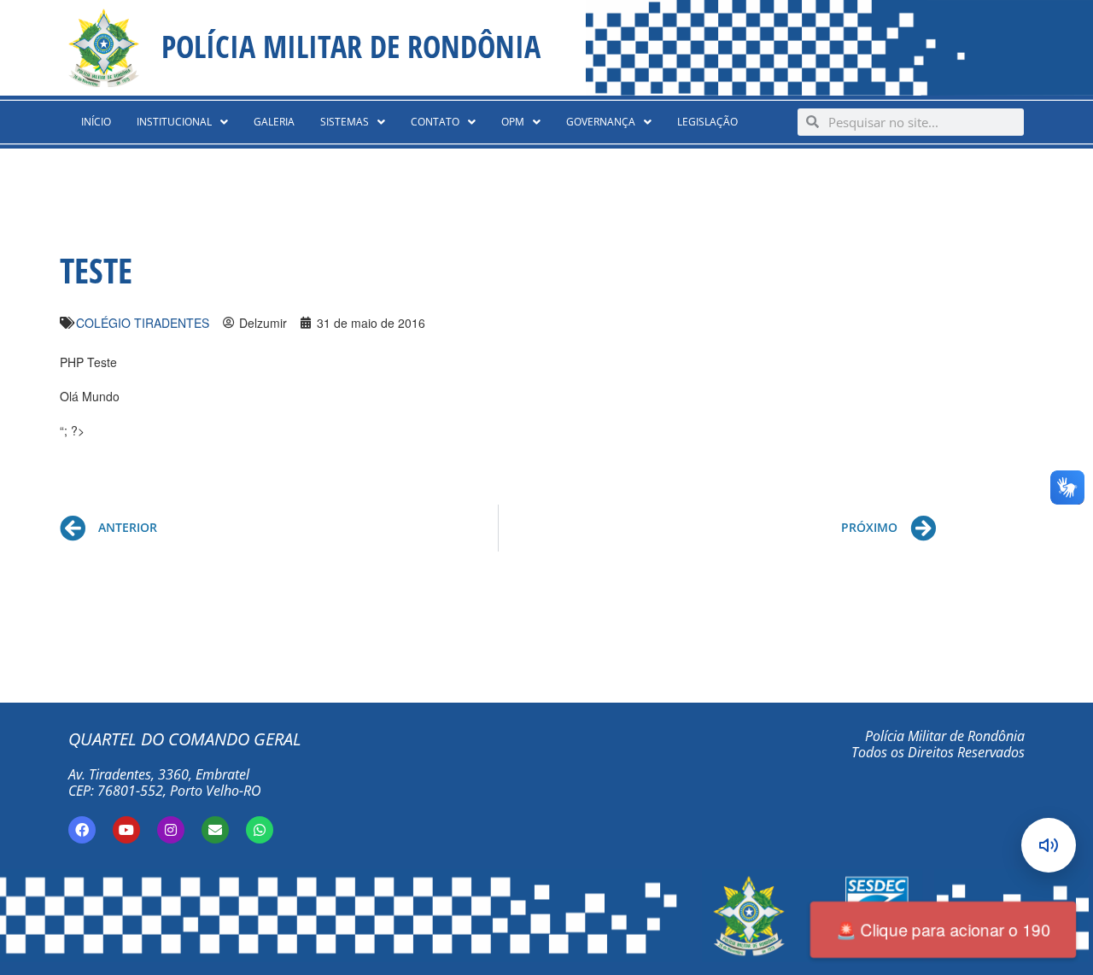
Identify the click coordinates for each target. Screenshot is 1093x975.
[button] (182, 122)
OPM (512, 121)
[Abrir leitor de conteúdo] (1048, 845)
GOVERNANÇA (600, 121)
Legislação (707, 121)
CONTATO (435, 121)
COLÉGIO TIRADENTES (142, 322)
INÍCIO (96, 121)
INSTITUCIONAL (174, 121)
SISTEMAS (344, 121)
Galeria (274, 121)
